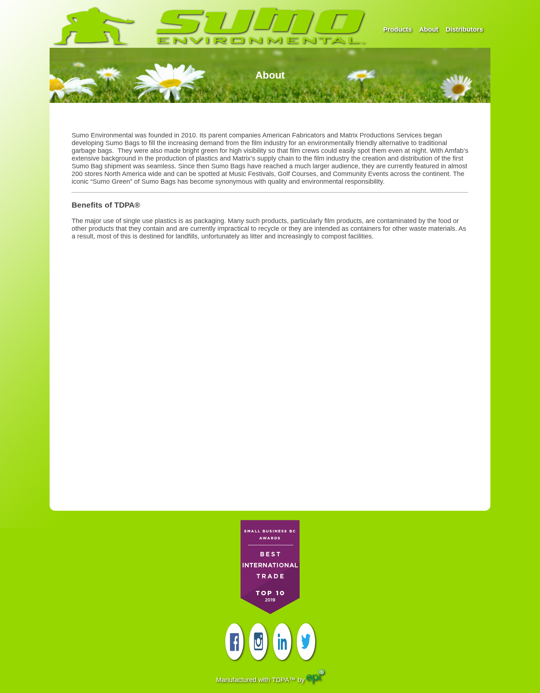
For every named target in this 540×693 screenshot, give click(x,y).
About (428, 29)
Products (397, 29)
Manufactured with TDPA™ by (261, 679)
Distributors (464, 29)
